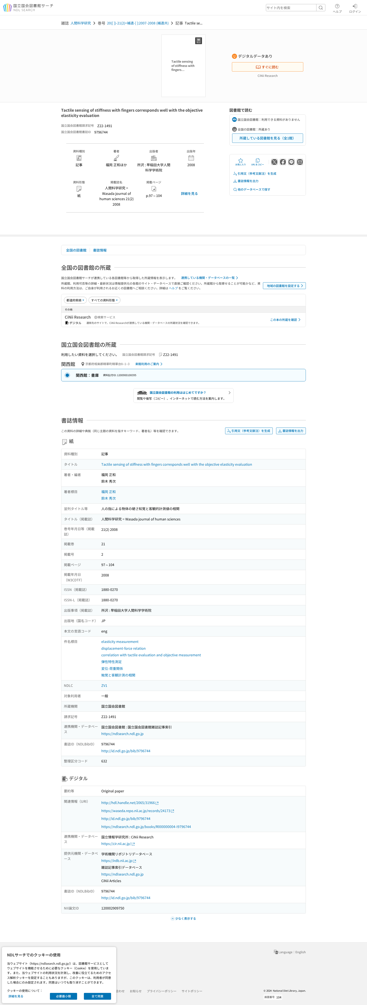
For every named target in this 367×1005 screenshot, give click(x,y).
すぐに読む (270, 66)
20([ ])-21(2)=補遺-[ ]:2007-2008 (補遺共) (138, 22)
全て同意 (97, 996)
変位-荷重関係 (112, 668)
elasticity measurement (119, 641)
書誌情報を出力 (248, 181)
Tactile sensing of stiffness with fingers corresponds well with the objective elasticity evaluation (176, 464)
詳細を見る (189, 193)
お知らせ (136, 991)
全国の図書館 (76, 250)
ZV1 (104, 685)
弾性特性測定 (111, 661)
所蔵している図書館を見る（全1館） (268, 138)
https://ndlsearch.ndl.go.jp (122, 733)
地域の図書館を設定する (283, 286)
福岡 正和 (108, 491)
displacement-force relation (123, 648)
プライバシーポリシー (161, 991)
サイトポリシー (192, 991)
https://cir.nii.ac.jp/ (116, 843)
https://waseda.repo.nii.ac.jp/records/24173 (135, 810)
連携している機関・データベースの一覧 (208, 277)
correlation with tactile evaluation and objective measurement (151, 654)
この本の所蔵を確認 (283, 320)
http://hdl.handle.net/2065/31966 (128, 802)
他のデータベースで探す (254, 189)
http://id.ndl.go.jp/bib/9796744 (125, 750)
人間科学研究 (81, 22)
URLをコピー (257, 164)
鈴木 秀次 (108, 498)
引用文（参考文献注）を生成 (257, 173)
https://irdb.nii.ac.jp (116, 860)
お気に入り (240, 164)
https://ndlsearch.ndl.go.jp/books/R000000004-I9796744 (146, 826)
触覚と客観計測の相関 (118, 674)
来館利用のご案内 (147, 364)
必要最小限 (63, 996)
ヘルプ (337, 11)
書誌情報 (100, 250)
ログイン (355, 11)
